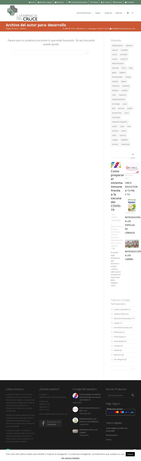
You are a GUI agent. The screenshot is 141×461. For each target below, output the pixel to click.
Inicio (32, 2)
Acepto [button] (130, 454)
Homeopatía (119, 341)
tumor (123, 130)
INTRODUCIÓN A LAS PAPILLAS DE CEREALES (132, 225)
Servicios (60, 2)
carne (114, 54)
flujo (131, 68)
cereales (123, 54)
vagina (115, 139)
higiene (123, 72)
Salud (98, 13)
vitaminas (125, 144)
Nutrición (114, 229)
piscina (121, 108)
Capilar (117, 323)
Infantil (116, 350)
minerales (114, 237)
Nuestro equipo (45, 2)
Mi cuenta (106, 2)
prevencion (117, 113)
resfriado (116, 117)
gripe (114, 72)
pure (127, 113)
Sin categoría (119, 359)
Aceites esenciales (121, 309)
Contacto (130, 2)
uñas (114, 135)
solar (122, 126)
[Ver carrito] (128, 13)
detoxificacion (118, 63)
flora (124, 68)
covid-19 (123, 59)
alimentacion (117, 45)
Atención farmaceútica (122, 318)
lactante (126, 86)
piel (113, 108)
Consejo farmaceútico (79, 2)
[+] (116, 165)
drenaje (115, 68)
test (129, 126)
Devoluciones (111, 435)
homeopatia (117, 77)
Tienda (95, 2)
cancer (115, 50)
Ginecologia (118, 337)
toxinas (115, 130)
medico (125, 90)
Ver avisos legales (70, 458)
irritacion (115, 86)
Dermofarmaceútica (122, 327)
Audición (108, 13)
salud (114, 126)
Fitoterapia (118, 332)
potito (129, 108)
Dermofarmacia (84, 13)
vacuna (123, 135)
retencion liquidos (119, 122)
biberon (129, 45)
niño (114, 95)
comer (114, 59)
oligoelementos (118, 99)
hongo (128, 77)
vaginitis (124, 139)
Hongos (117, 346)
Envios (108, 439)
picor (125, 104)
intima (123, 81)
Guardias (118, 2)
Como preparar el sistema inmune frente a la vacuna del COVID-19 (117, 190)
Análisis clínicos (116, 226)
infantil (115, 81)
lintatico (115, 90)
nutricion (122, 95)
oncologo (116, 104)
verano (115, 144)
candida (124, 50)
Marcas (119, 13)
